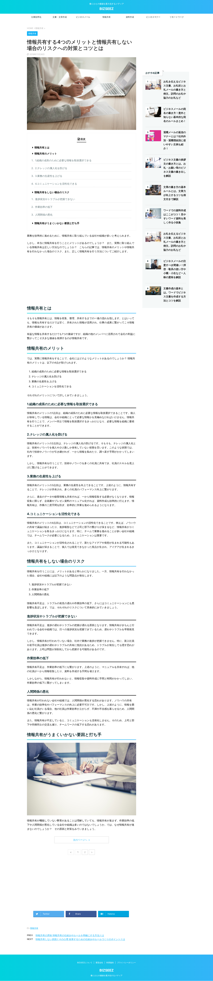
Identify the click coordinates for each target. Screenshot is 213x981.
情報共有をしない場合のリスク (51, 192)
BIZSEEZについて (84, 962)
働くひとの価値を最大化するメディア (106, 975)
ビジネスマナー (153, 17)
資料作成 (130, 17)
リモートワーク (177, 17)
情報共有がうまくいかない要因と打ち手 (56, 223)
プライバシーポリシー (126, 962)
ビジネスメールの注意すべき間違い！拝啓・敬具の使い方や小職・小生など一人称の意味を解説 (174, 269)
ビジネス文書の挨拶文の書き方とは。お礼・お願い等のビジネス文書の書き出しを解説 (174, 167)
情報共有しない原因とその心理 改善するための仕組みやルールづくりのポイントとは (80, 939)
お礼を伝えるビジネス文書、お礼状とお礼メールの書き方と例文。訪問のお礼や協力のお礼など (174, 89)
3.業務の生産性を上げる (48, 175)
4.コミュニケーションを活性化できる (56, 183)
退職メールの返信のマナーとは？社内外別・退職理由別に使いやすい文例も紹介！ (174, 140)
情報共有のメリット (45, 153)
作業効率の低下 (44, 206)
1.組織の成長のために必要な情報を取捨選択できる (63, 160)
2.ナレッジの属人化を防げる (51, 168)
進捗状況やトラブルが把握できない (55, 199)
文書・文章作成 (60, 17)
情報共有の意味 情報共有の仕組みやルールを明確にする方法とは (70, 935)
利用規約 (110, 962)
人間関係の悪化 (44, 214)
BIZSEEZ (106, 9)
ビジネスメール (83, 17)
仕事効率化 (36, 17)
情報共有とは (41, 147)
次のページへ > (81, 839)
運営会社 (99, 962)
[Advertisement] (81, 278)
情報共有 (106, 17)
